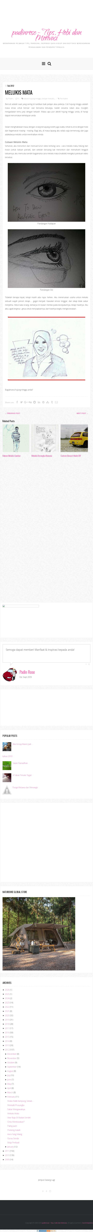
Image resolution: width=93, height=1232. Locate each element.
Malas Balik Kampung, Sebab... (20, 1101)
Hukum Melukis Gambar (11, 455)
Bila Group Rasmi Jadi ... (23, 744)
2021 (7, 1011)
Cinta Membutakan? (15, 1121)
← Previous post (12, 413)
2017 (7, 1028)
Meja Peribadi (13, 1142)
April (9, 1088)
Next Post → (82, 413)
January (10, 1146)
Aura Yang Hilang (14, 1134)
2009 (7, 1159)
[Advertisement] (46, 7)
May (9, 1084)
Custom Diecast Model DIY (71, 455)
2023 (7, 1002)
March (10, 1092)
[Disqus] (46, 496)
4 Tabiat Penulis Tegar (22, 775)
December (11, 1054)
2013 (7, 1045)
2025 (7, 994)
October (10, 1062)
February (11, 1096)
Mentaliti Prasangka (15, 1105)
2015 (7, 1036)
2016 (7, 1032)
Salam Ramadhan (20, 763)
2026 (7, 989)
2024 (7, 998)
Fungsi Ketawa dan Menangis (25, 787)
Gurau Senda (13, 1138)
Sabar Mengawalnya (16, 1109)
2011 (7, 1151)
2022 (7, 1007)
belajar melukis (48, 98)
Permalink (64, 98)
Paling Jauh (12, 1126)
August (10, 1071)
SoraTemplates (87, 1223)
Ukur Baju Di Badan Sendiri (19, 1117)
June (9, 1079)
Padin (10, 98)
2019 (7, 1019)
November (11, 1058)
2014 (7, 1041)
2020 (7, 1015)
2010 (7, 1155)
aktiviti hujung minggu (32, 98)
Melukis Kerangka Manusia (41, 455)
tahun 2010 (7, 756)
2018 (7, 1024)
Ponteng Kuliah (13, 1130)
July (8, 1075)
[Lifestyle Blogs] (41, 1231)
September (12, 1066)
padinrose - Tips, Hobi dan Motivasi (46, 36)
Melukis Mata (18, 92)
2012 (7, 1049)
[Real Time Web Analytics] (51, 1231)
